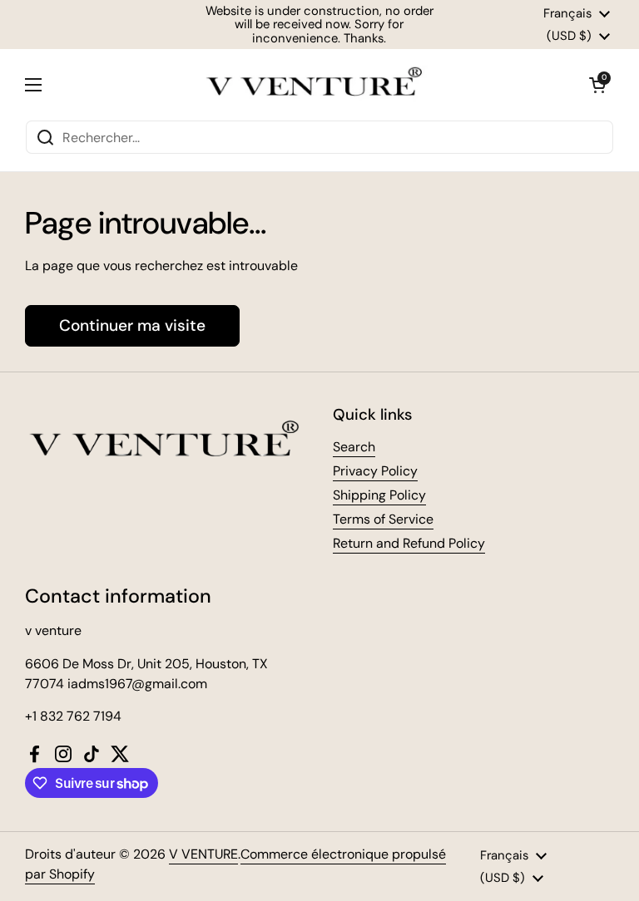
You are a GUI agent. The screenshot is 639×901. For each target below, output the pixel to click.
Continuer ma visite (132, 325)
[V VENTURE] (315, 84)
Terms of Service (383, 519)
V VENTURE (203, 854)
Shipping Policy (379, 495)
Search (354, 446)
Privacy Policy (375, 471)
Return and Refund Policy (409, 543)
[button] (597, 84)
